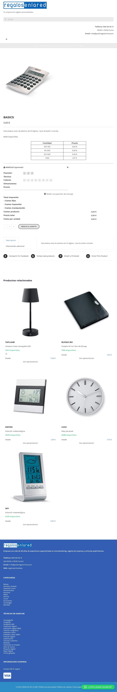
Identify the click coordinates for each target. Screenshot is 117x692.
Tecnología (7, 603)
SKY (7, 508)
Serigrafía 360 (8, 624)
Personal (6, 592)
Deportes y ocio (9, 588)
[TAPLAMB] (30, 311)
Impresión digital (10, 626)
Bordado (6, 643)
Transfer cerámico (10, 641)
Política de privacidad (47, 687)
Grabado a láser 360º (11, 635)
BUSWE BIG (67, 342)
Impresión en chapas (11, 645)
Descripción (11, 240)
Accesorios (7, 601)
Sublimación (8, 639)
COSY (64, 427)
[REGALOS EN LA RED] (58, 8)
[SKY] (30, 478)
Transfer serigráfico (10, 630)
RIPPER (9, 427)
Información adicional (15, 246)
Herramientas (8, 590)
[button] (98, 687)
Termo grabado (9, 653)
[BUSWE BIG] (86, 311)
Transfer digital (9, 637)
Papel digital (8, 651)
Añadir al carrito (29, 226)
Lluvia (5, 599)
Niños (5, 595)
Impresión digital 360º (12, 628)
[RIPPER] (30, 396)
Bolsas (6, 584)
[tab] (10, 240)
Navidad (6, 605)
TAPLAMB (10, 342)
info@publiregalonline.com (102, 33)
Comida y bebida (9, 586)
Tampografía (8, 620)
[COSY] (86, 396)
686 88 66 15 (108, 27)
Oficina (6, 597)
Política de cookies (64, 687)
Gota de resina (9, 647)
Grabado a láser (9, 632)
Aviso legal (77, 687)
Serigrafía (7, 622)
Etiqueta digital (9, 649)
